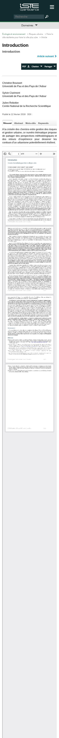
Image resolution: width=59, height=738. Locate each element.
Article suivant (45, 56)
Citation (36, 66)
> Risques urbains (34, 34)
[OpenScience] (29, 7)
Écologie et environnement (13, 34)
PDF (24, 66)
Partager (49, 66)
